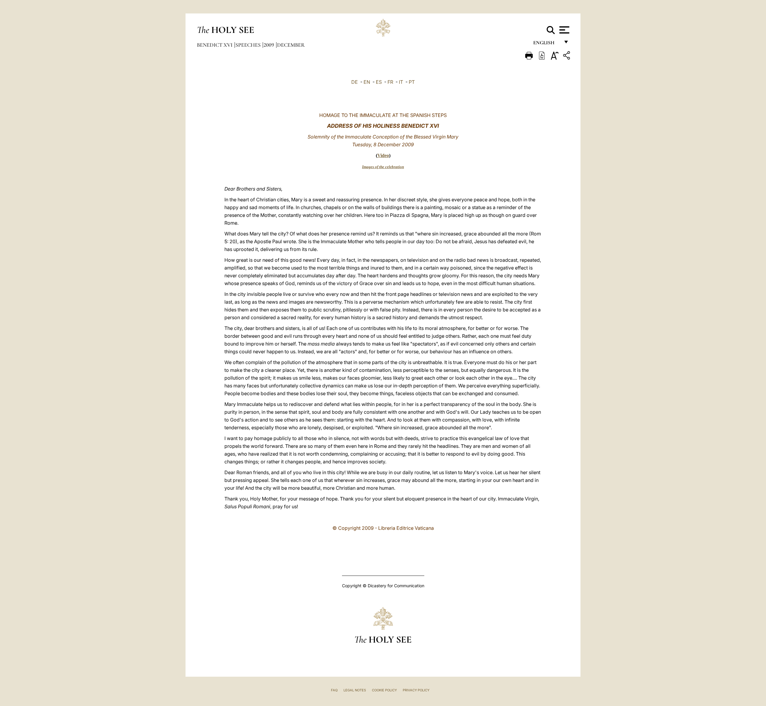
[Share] (567, 56)
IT (401, 82)
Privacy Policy (416, 690)
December (291, 45)
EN (367, 82)
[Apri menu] (563, 30)
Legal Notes (355, 690)
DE (354, 82)
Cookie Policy (384, 690)
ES (379, 82)
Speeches (248, 45)
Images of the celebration (383, 167)
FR (390, 82)
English (546, 44)
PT (412, 82)
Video (383, 155)
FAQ (334, 690)
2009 (269, 45)
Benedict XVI (215, 45)
